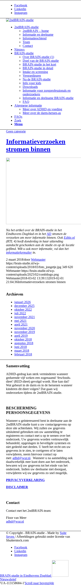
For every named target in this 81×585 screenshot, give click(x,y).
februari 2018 (23, 354)
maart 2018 (21, 350)
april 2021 (21, 324)
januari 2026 (22, 302)
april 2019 (21, 335)
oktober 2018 (23, 339)
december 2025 (24, 306)
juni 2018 (20, 347)
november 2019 (24, 332)
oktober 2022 (23, 309)
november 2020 (24, 328)
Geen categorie (16, 131)
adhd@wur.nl (21, 458)
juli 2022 (20, 313)
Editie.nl (69, 237)
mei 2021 (20, 320)
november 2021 (24, 317)
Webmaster (38, 259)
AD (49, 234)
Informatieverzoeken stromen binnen (35, 145)
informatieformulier (19, 252)
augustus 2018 (23, 343)
